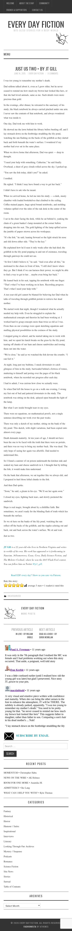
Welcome (10, 3)
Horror (7, 821)
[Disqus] (36, 685)
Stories (7, 876)
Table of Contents (12, 886)
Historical (8, 816)
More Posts (28, 613)
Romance (8, 861)
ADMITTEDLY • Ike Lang (17, 787)
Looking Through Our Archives (19, 846)
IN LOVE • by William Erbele (24, 635)
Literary (7, 841)
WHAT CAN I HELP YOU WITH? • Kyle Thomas (28, 792)
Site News (8, 871)
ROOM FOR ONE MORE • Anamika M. (23, 782)
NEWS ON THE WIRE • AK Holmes (22, 777)
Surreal (7, 881)
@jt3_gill (37, 564)
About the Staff (26, 3)
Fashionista (30, 926)
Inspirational (10, 831)
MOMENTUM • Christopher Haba (20, 772)
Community (44, 3)
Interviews (9, 836)
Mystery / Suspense (13, 851)
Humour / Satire (11, 826)
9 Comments (53, 73)
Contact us (37, 10)
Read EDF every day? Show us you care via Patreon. (36, 575)
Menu (7, 54)
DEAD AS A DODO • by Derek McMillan (48, 635)
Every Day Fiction (36, 24)
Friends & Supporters (16, 10)
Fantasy (7, 811)
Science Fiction (11, 866)
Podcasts (8, 856)
